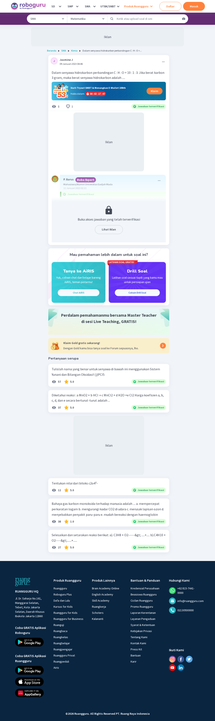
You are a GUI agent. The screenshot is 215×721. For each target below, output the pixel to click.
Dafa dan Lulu (62, 600)
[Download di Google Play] (30, 642)
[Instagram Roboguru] (172, 659)
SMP (70, 6)
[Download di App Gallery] (30, 692)
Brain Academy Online (105, 588)
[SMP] (77, 6)
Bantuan (136, 655)
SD (53, 6)
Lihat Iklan (109, 229)
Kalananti (97, 619)
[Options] (163, 61)
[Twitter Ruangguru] (189, 659)
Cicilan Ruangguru (142, 600)
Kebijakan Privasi (141, 631)
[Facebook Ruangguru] (180, 659)
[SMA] (94, 6)
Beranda (51, 50)
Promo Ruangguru (142, 607)
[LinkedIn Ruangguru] (180, 667)
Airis (56, 667)
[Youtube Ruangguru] (172, 667)
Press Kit (136, 649)
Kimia (74, 50)
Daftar (170, 6)
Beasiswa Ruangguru (144, 594)
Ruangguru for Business (68, 619)
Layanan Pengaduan (143, 619)
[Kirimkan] (112, 18)
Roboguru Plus (63, 594)
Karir (133, 661)
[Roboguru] (29, 6)
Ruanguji (59, 625)
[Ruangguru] (22, 582)
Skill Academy (100, 600)
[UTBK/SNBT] (118, 6)
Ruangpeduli (61, 661)
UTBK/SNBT (108, 6)
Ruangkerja (99, 607)
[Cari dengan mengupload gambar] (183, 18)
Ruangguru (60, 588)
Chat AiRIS (78, 292)
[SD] (60, 6)
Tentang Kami (139, 637)
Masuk (194, 6)
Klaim (154, 91)
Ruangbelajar (62, 643)
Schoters (98, 613)
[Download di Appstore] (30, 681)
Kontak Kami (138, 643)
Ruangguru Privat (64, 655)
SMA (87, 6)
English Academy (102, 594)
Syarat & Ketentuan (143, 625)
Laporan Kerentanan (143, 613)
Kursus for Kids (63, 607)
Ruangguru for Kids (65, 613)
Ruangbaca (60, 631)
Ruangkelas (61, 637)
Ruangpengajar (63, 649)
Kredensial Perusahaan (145, 588)
